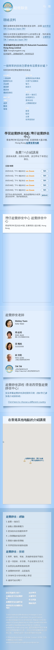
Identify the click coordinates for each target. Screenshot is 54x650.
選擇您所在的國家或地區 (14, 606)
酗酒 (5, 106)
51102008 (19, 347)
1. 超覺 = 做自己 (13, 522)
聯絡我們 (32, 603)
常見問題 (32, 600)
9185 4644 (19, 335)
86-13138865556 (22, 337)
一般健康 (7, 78)
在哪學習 (32, 596)
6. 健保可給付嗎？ (14, 580)
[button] (25, 460)
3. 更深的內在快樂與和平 (17, 531)
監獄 (27, 114)
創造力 (28, 87)
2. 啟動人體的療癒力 (15, 526)
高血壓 (6, 84)
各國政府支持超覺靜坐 (14, 597)
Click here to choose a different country (27, 402)
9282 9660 (19, 324)
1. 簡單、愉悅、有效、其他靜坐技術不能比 (24, 557)
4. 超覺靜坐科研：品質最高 (18, 571)
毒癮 (5, 109)
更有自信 (29, 100)
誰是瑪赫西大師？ (13, 593)
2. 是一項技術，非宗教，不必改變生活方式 (24, 561)
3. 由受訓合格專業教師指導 (18, 566)
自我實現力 (30, 97)
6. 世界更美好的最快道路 (17, 545)
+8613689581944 (22, 360)
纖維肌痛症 (8, 93)
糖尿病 (6, 90)
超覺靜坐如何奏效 (33, 78)
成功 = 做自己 (31, 95)
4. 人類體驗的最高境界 (16, 536)
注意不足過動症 (32, 81)
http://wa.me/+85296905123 (27, 371)
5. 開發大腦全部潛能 (15, 541)
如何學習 (32, 593)
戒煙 (5, 103)
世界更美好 (30, 120)
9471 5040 (19, 358)
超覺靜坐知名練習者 (14, 602)
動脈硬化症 (8, 81)
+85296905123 (21, 369)
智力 (27, 84)
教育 (27, 111)
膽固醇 (6, 87)
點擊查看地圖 (32, 143)
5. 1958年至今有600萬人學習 (19, 576)
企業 (27, 117)
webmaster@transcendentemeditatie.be (22, 643)
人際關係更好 (31, 103)
